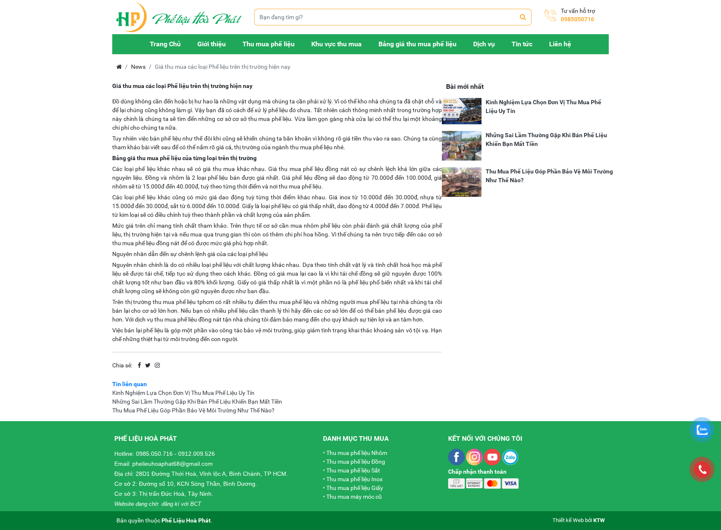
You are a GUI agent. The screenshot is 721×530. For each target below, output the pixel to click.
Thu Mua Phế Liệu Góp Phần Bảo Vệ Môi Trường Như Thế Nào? (193, 410)
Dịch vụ (484, 44)
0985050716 (577, 19)
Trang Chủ (165, 44)
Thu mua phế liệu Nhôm (356, 453)
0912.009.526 (196, 453)
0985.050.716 (154, 453)
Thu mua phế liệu (268, 44)
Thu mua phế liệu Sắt (353, 470)
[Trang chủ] (179, 17)
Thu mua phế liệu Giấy (354, 488)
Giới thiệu (211, 44)
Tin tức (522, 44)
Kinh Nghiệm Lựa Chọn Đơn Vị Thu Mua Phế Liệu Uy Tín (183, 392)
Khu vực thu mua (336, 44)
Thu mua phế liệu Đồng (355, 461)
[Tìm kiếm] (523, 17)
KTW (599, 520)
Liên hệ (560, 44)
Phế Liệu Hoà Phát (186, 520)
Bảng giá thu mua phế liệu (417, 44)
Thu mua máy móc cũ (354, 496)
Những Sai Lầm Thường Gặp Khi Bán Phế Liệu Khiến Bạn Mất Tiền (197, 401)
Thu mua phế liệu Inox (354, 479)
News (138, 66)
